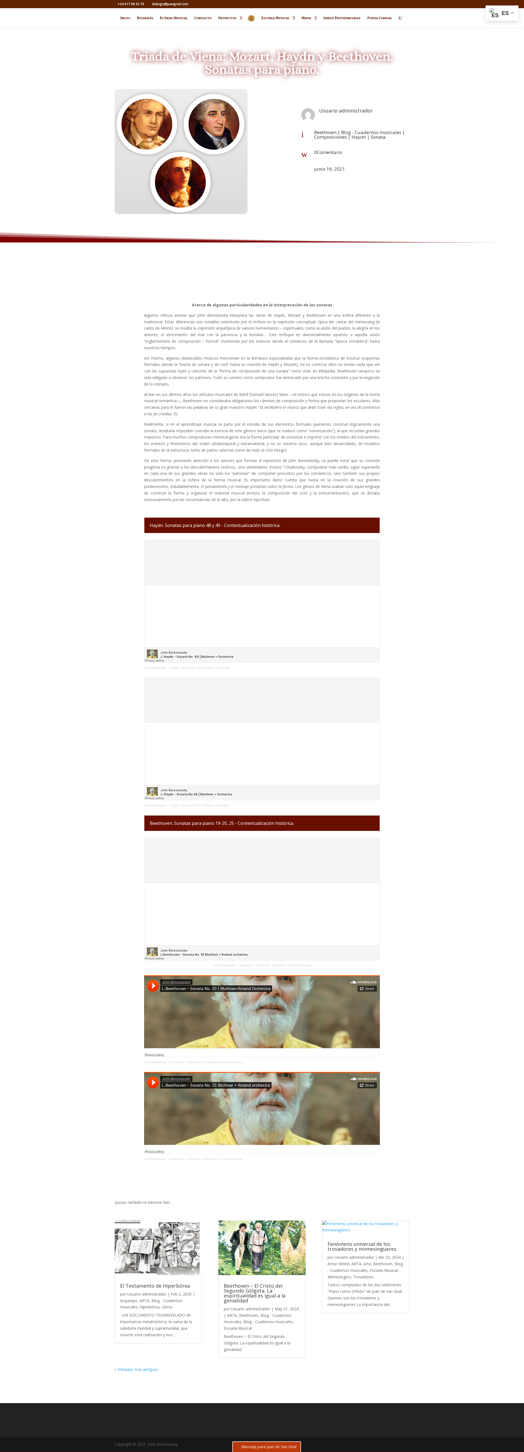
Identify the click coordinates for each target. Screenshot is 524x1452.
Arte (367, 1263)
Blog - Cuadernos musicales (371, 132)
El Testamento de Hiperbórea (155, 1285)
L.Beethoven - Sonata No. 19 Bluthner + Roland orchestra (274, 965)
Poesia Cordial (379, 18)
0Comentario (328, 152)
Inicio (125, 18)
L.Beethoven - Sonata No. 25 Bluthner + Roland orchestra (205, 1158)
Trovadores (363, 1276)
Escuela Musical (275, 18)
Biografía (145, 18)
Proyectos (227, 18)
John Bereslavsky (155, 667)
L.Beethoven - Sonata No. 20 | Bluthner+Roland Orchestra (206, 1062)
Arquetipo (128, 1300)
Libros (167, 1306)
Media (306, 18)
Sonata (378, 137)
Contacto (203, 18)
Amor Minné (338, 1263)
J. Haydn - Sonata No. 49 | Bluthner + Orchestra (199, 667)
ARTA (144, 1300)
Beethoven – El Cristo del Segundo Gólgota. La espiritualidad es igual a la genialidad (254, 1293)
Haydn (359, 137)
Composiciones (330, 137)
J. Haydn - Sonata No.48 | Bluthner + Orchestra (199, 805)
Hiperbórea (149, 1306)
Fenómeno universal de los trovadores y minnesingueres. (362, 1246)
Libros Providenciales (342, 18)
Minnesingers (339, 1276)
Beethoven (325, 132)
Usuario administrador (146, 1294)
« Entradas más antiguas (136, 1369)
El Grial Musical (173, 18)
